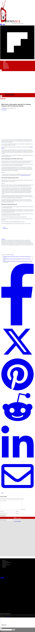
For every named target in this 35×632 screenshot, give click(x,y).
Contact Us (6, 66)
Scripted (5, 109)
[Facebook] (1, 24)
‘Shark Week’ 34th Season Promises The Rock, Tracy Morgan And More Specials (17, 256)
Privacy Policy (4, 563)
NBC (2, 492)
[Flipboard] (17, 612)
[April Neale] (5, 253)
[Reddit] (17, 422)
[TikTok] (4, 98)
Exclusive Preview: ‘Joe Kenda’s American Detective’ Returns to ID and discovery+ (17, 258)
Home (4, 61)
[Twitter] (1, 578)
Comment (24, 509)
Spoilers (5, 63)
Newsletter (6, 68)
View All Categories (17, 521)
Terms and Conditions (6, 562)
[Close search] (1, 628)
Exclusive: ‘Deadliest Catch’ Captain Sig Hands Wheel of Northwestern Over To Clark (17, 261)
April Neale (4, 108)
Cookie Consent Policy (6, 564)
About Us (4, 560)
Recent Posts (5, 228)
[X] (2, 24)
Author (4, 227)
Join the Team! (4, 561)
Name (17, 511)
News (4, 62)
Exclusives (5, 65)
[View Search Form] (1, 70)
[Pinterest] (4, 24)
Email (17, 513)
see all (12, 254)
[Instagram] (3, 24)
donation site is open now (25, 175)
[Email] (17, 491)
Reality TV (5, 64)
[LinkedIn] (17, 459)
